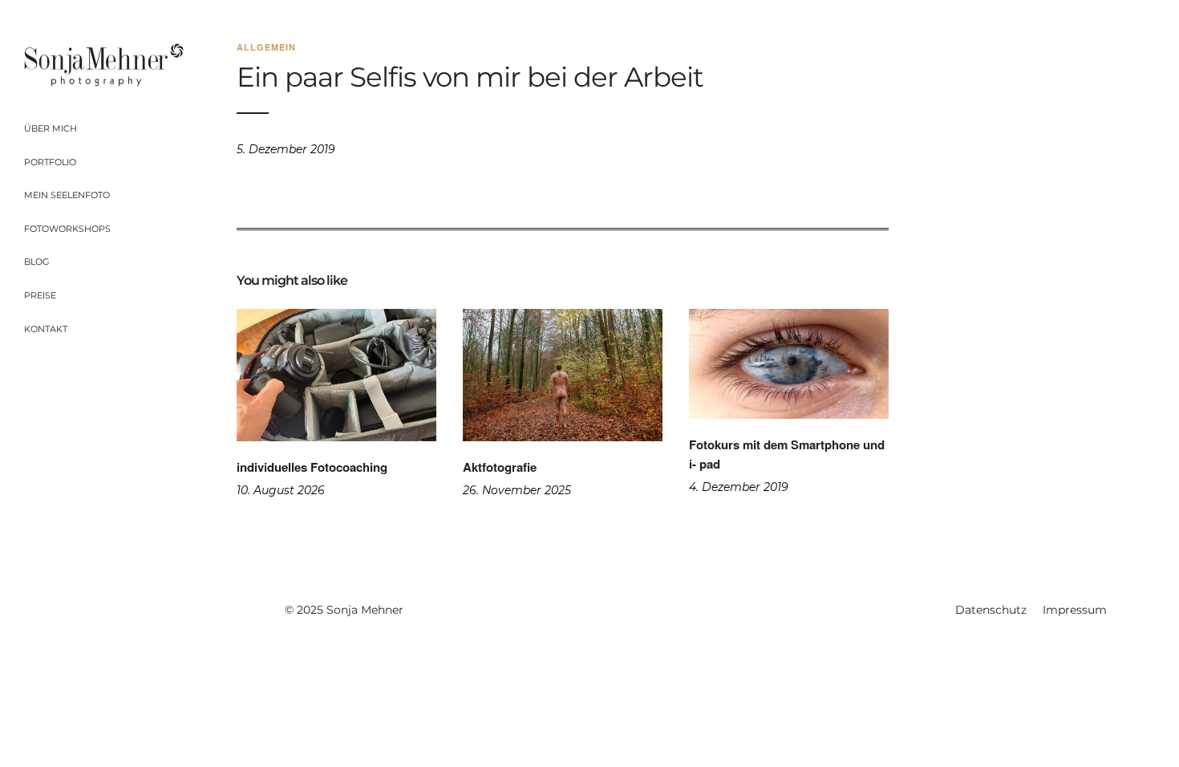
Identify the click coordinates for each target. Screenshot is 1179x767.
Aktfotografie (500, 467)
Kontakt (45, 329)
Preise (40, 295)
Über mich (50, 128)
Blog (37, 261)
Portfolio (50, 162)
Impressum (1075, 610)
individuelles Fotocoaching (312, 467)
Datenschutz (991, 610)
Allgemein (266, 47)
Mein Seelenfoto (67, 195)
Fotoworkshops (67, 228)
